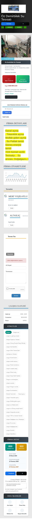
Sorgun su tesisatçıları (12, 379)
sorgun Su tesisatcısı (11, 390)
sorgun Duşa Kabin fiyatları (13, 375)
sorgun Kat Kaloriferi (11, 346)
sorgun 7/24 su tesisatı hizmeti (14, 415)
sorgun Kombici (10, 430)
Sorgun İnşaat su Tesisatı (13, 339)
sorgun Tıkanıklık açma (12, 397)
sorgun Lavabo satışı (11, 368)
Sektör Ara (7, 112)
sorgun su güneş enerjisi (12, 336)
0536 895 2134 (11, 85)
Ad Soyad (8, 265)
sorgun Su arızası (11, 423)
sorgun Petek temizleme (12, 365)
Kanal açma (21, 394)
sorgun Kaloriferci (11, 434)
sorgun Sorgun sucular (12, 386)
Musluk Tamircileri (11, 394)
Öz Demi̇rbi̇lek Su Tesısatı (12, 17)
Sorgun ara (16, 332)
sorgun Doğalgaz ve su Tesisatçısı (15, 419)
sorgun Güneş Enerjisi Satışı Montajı (15, 343)
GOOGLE (10, 27)
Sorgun (8, 332)
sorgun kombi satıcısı (11, 361)
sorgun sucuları (10, 383)
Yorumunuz (9, 271)
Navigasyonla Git (12, 97)
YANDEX (19, 27)
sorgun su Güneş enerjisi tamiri (14, 408)
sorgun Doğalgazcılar (11, 426)
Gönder (16, 295)
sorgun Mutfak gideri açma (13, 401)
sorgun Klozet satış (11, 372)
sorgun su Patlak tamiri (12, 405)
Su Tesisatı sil (9, 108)
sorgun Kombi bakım (11, 357)
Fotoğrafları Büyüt (8, 58)
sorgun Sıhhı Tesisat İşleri (13, 350)
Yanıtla (11, 208)
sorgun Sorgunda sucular (13, 412)
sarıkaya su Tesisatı (11, 354)
